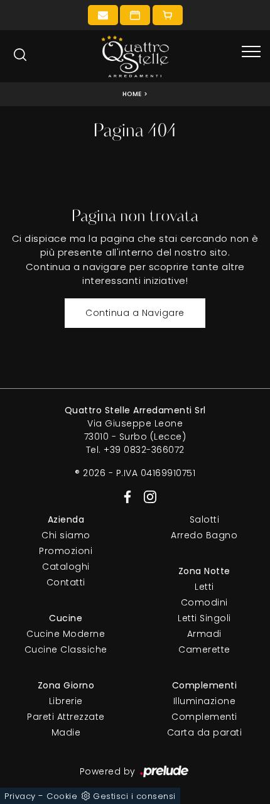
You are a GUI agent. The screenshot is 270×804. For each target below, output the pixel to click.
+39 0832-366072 (144, 449)
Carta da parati (204, 732)
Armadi (204, 633)
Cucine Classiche (65, 649)
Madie (66, 732)
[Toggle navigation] (251, 52)
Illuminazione (204, 701)
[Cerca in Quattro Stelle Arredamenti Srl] (20, 55)
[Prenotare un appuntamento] (135, 15)
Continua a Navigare (135, 313)
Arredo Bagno (204, 535)
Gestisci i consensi (134, 796)
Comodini (204, 602)
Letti (204, 586)
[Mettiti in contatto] (103, 15)
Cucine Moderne (65, 633)
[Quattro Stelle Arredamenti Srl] (135, 56)
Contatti (65, 582)
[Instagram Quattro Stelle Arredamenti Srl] (146, 496)
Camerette (204, 649)
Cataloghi (66, 566)
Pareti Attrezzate (66, 716)
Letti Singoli (204, 618)
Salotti (205, 519)
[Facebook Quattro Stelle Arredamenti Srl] (125, 496)
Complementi (204, 716)
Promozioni (65, 551)
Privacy (20, 796)
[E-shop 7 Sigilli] (168, 15)
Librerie (66, 701)
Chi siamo (65, 535)
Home (132, 94)
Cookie (61, 796)
